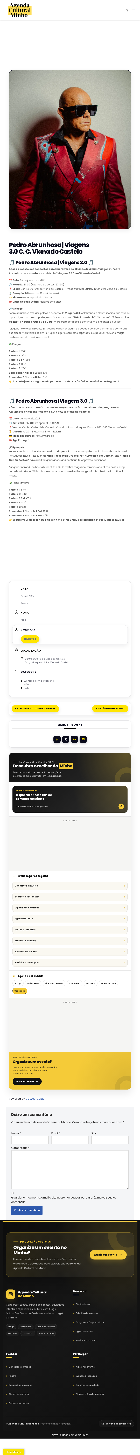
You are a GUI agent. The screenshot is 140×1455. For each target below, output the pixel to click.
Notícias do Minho (86, 1340)
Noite (27, 688)
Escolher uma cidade (87, 1385)
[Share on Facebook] (57, 739)
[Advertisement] (70, 39)
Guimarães (33, 983)
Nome (16, 1133)
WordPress (81, 1435)
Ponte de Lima (108, 983)
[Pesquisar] (126, 10)
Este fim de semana (87, 1313)
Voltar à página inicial (118, 1423)
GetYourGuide (35, 1099)
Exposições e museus (27, 907)
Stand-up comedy (25, 940)
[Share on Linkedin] (74, 739)
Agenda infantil (24, 918)
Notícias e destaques (27, 962)
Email (55, 1133)
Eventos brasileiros (26, 951)
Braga (18, 983)
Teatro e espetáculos (27, 896)
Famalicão (74, 983)
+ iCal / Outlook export (110, 708)
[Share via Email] (83, 739)
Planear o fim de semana (90, 1394)
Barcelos (90, 983)
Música (28, 684)
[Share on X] (65, 739)
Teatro (12, 1376)
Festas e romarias (25, 929)
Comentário (20, 1148)
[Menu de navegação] (133, 10)
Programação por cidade (90, 1322)
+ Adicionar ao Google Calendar (35, 708)
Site (93, 1133)
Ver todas (20, 990)
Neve (55, 1435)
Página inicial (83, 1304)
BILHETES (30, 639)
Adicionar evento (25, 1081)
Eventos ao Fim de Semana (39, 680)
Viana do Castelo (54, 983)
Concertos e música (26, 885)
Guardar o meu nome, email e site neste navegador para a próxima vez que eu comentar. (63, 1200)
